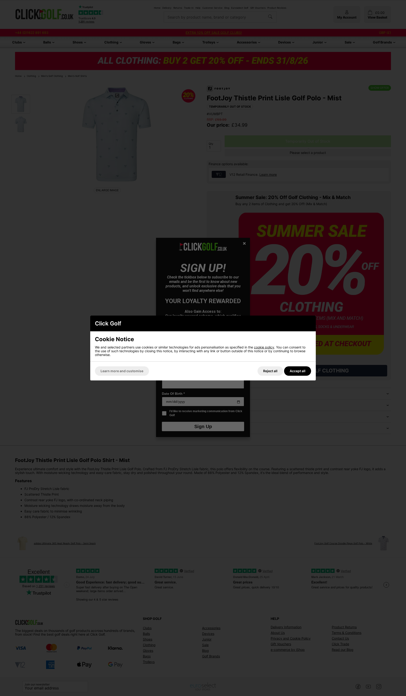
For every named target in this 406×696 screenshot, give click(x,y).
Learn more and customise (122, 371)
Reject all (270, 371)
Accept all (297, 371)
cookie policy (264, 347)
